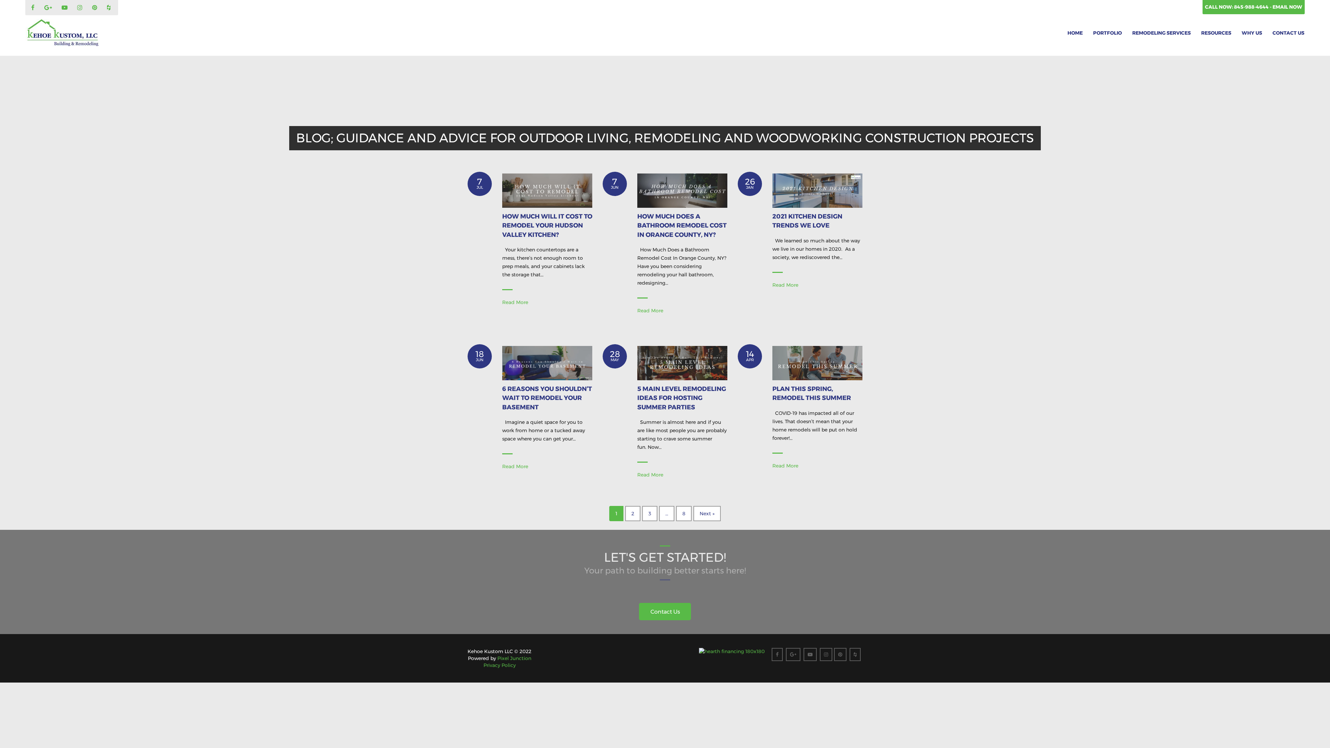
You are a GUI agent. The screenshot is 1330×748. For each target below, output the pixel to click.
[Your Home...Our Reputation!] (62, 33)
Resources (1216, 33)
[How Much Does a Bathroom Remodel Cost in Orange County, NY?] (682, 190)
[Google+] (49, 8)
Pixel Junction (514, 658)
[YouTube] (65, 8)
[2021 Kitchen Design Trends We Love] (817, 190)
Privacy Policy (500, 665)
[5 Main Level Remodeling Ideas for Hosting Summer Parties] (682, 362)
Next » (707, 513)
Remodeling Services (1161, 33)
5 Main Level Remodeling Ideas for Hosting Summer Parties (681, 398)
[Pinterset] (96, 8)
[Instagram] (81, 8)
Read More (515, 302)
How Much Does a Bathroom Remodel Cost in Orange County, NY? (682, 226)
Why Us (1252, 33)
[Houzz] (110, 8)
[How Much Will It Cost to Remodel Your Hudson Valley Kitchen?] (547, 190)
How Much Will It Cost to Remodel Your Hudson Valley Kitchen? (547, 226)
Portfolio (1107, 33)
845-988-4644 (1252, 7)
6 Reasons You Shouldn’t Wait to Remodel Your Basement (547, 398)
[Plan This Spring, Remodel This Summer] (817, 362)
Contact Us (1288, 33)
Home (1075, 33)
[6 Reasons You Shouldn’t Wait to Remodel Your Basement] (547, 362)
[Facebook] (34, 8)
